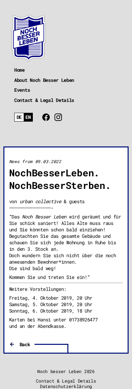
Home (19, 70)
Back (25, 344)
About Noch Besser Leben (44, 80)
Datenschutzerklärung (66, 386)
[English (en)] (28, 117)
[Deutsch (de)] (19, 117)
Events (22, 90)
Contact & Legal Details (44, 100)
